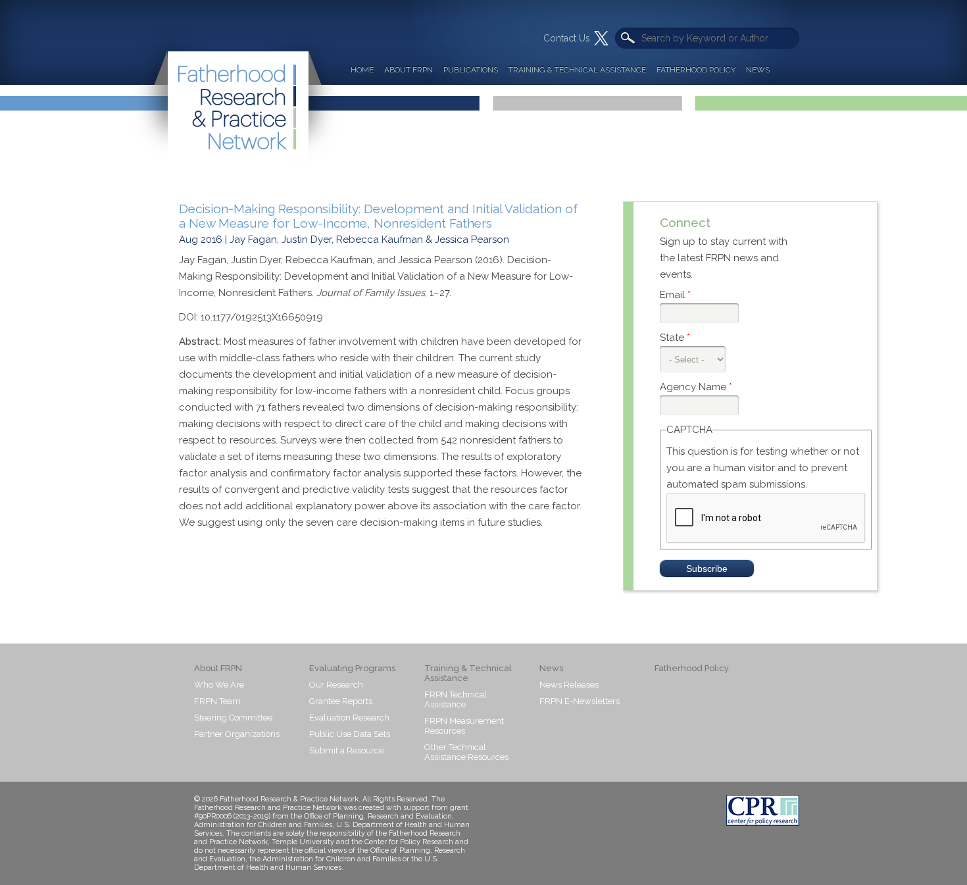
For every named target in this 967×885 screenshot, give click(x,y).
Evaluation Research (349, 717)
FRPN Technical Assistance (455, 699)
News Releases (569, 685)
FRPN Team (217, 701)
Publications (470, 69)
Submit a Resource (346, 750)
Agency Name (696, 387)
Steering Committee (233, 717)
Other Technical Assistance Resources (466, 752)
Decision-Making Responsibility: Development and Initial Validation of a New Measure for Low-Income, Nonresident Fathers (378, 215)
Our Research (336, 685)
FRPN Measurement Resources (464, 726)
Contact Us (566, 38)
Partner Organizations (237, 734)
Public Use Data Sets (349, 734)
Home (362, 69)
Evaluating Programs (352, 668)
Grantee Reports (340, 701)
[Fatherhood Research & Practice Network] (236, 81)
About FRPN (408, 69)
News (758, 69)
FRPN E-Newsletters (579, 701)
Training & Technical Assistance (577, 69)
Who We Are (219, 685)
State (675, 337)
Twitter (601, 38)
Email (675, 295)
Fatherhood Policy (696, 69)
